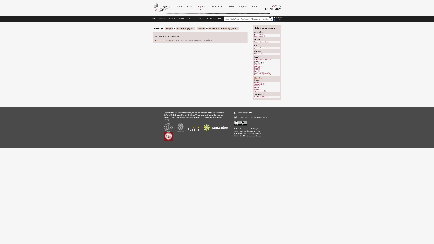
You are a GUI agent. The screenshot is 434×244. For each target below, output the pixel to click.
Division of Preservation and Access (200, 115)
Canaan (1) (258, 82)
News (231, 6)
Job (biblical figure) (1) (262, 73)
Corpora (201, 6)
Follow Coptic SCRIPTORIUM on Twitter (253, 117)
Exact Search (280, 20)
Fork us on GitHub (245, 113)
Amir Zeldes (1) (259, 34)
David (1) (257, 61)
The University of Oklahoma (182, 117)
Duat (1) (257, 86)
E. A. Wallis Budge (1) (261, 97)
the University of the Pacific (202, 117)
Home (179, 6)
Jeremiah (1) (258, 66)
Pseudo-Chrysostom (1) (262, 42)
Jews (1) (256, 71)
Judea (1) (257, 87)
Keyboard (279, 18)
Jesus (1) (257, 70)
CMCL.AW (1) (258, 54)
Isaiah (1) (257, 65)
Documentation (217, 6)
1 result (157, 28)
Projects (243, 6)
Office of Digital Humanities (174, 115)
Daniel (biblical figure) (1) (263, 59)
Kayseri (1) (257, 89)
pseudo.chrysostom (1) (262, 48)
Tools (189, 6)
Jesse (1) (257, 68)
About (255, 6)
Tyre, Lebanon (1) (260, 91)
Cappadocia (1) (259, 84)
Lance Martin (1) (259, 36)
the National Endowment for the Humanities (208, 113)
